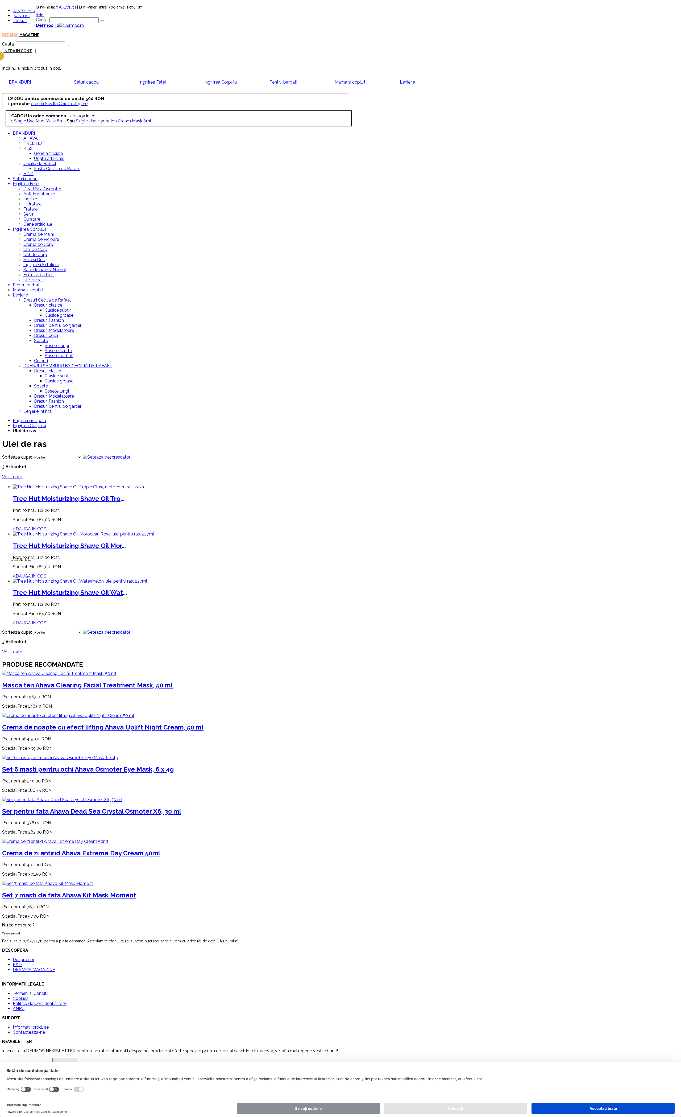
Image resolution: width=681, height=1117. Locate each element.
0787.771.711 (66, 7)
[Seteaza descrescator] (106, 457)
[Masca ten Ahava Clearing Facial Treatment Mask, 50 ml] (59, 673)
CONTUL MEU (24, 11)
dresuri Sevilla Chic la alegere (59, 103)
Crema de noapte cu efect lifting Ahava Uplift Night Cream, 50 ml (103, 727)
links (40, 14)
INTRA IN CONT (17, 51)
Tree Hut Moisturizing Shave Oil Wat (68, 592)
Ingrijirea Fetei (152, 82)
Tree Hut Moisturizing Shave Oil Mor (67, 546)
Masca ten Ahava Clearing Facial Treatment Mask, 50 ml (87, 685)
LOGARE (20, 21)
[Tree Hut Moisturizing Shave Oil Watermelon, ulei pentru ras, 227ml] (80, 581)
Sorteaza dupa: (17, 457)
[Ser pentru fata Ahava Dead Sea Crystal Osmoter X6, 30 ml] (62, 799)
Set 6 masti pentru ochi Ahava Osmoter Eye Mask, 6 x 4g (88, 769)
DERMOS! (10, 35)
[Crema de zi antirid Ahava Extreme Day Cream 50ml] (55, 841)
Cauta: (42, 19)
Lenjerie (407, 82)
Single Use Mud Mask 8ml (39, 120)
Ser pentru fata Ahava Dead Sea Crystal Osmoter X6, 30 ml (91, 811)
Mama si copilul (350, 82)
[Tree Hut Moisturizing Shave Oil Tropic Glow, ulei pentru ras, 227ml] (80, 486)
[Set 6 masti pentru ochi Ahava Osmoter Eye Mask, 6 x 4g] (60, 757)
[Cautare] (102, 21)
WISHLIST (22, 16)
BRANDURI (20, 82)
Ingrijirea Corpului (221, 82)
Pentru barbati (283, 82)
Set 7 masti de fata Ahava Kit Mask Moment (69, 895)
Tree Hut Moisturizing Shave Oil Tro (67, 498)
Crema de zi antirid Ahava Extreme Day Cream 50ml (81, 853)
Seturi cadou (86, 82)
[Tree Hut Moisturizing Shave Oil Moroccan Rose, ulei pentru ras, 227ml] (83, 534)
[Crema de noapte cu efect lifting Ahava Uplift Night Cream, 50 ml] (68, 715)
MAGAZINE (29, 35)
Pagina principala (29, 420)
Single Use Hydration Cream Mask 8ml (113, 120)
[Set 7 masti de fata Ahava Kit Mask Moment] (47, 883)
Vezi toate (12, 476)
